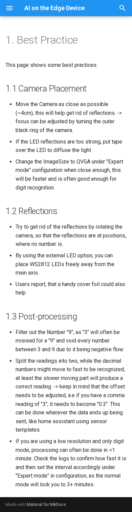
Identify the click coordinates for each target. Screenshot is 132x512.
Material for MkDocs (46, 504)
